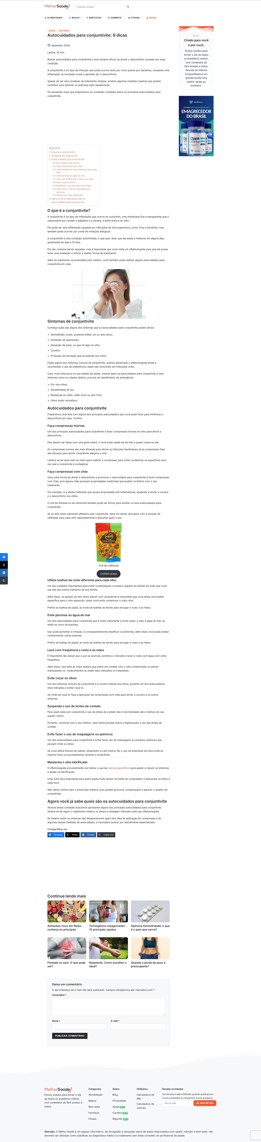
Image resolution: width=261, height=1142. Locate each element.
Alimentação (54, 18)
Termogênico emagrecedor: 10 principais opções (107, 927)
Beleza (76, 18)
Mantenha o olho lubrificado (69, 195)
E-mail (115, 1021)
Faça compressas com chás (69, 166)
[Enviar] (127, 6)
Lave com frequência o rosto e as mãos (74, 179)
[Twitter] (4, 565)
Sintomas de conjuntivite (64, 155)
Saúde (152, 18)
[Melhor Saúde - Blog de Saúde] (57, 6)
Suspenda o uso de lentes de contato (73, 185)
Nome (56, 1021)
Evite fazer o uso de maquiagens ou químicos (73, 190)
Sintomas (64, 31)
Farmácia (116, 18)
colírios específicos (119, 767)
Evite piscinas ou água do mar (70, 175)
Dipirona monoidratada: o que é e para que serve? (150, 927)
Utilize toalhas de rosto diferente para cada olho (76, 171)
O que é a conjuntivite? (63, 152)
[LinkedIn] (4, 573)
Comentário (59, 995)
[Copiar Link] (4, 580)
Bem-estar (95, 18)
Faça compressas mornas (68, 163)
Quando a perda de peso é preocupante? (148, 964)
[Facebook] (4, 557)
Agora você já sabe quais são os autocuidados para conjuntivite (68, 200)
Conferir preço (108, 573)
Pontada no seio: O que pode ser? (66, 964)
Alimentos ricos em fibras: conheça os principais (64, 927)
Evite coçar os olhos (65, 182)
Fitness (135, 18)
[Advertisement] (108, 122)
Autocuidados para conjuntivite (68, 159)
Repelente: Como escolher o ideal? (108, 964)
